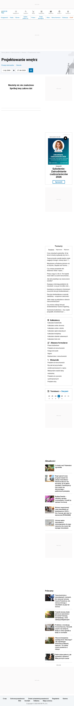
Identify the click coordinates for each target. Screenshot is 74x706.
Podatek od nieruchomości (56, 348)
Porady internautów (7, 65)
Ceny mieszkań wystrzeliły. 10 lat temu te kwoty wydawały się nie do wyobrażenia (58, 254)
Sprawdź (58, 182)
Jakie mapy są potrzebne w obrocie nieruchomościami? (58, 300)
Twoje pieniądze (41, 17)
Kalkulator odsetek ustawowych (58, 336)
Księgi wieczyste (53, 351)
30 (68, 396)
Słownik (18, 65)
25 (52, 396)
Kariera (65, 698)
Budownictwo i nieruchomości (57, 356)
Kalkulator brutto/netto (55, 323)
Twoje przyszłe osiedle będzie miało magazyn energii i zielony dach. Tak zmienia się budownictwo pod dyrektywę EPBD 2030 (58, 259)
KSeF (71, 17)
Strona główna (5, 52)
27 (59, 396)
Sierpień (64, 391)
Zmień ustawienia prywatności (38, 698)
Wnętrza (24, 52)
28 (62, 396)
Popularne (51, 249)
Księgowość (4, 17)
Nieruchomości (56, 17)
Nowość (59, 166)
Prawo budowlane (53, 345)
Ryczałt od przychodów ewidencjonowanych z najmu (57, 367)
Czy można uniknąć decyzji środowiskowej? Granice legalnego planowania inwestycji (58, 306)
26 (55, 396)
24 (49, 396)
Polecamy (49, 590)
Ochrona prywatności (17, 698)
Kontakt (27, 701)
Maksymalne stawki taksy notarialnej (56, 372)
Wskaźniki (54, 360)
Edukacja (65, 17)
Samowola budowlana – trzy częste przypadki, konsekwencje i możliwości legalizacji (58, 311)
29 (65, 396)
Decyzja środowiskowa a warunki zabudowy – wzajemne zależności (58, 295)
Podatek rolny (52, 381)
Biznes (17, 17)
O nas (5, 698)
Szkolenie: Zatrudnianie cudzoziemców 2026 (59, 172)
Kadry (12, 17)
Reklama (36, 701)
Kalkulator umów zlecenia (56, 325)
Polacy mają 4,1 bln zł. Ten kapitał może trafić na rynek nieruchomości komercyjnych (58, 275)
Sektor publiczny (25, 17)
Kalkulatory (55, 320)
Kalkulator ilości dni (54, 339)
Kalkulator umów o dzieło (56, 328)
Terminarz (54, 391)
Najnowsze (59, 249)
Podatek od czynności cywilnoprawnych (55, 377)
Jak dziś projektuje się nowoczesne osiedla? (58, 280)
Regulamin (55, 698)
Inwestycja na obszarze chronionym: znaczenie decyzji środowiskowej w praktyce (58, 290)
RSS (19, 701)
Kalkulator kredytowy (54, 333)
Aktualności (50, 461)
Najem (50, 353)
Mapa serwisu (47, 701)
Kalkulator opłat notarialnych (57, 331)
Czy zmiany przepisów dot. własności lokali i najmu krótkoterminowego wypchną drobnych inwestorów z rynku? (56, 269)
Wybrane (66, 249)
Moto (48, 17)
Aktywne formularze (59, 342)
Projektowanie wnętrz (34, 52)
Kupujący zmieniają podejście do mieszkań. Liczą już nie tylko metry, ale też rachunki (58, 285)
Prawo (33, 17)
